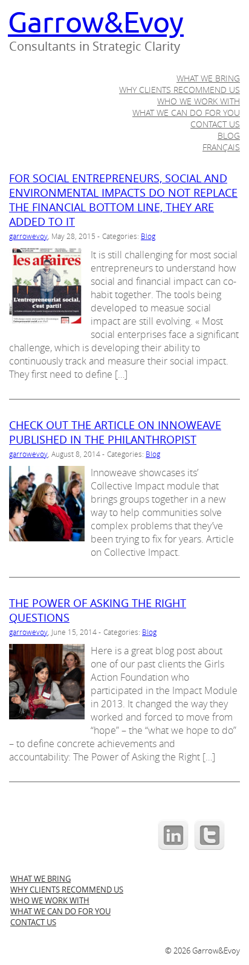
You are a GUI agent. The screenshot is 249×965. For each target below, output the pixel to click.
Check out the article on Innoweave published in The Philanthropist (115, 432)
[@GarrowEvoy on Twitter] (210, 848)
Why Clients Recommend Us (179, 89)
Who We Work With (198, 101)
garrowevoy (28, 236)
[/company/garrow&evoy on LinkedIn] (173, 848)
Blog (229, 135)
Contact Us (215, 124)
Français (221, 147)
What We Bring (208, 78)
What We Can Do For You (186, 112)
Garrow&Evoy (96, 23)
